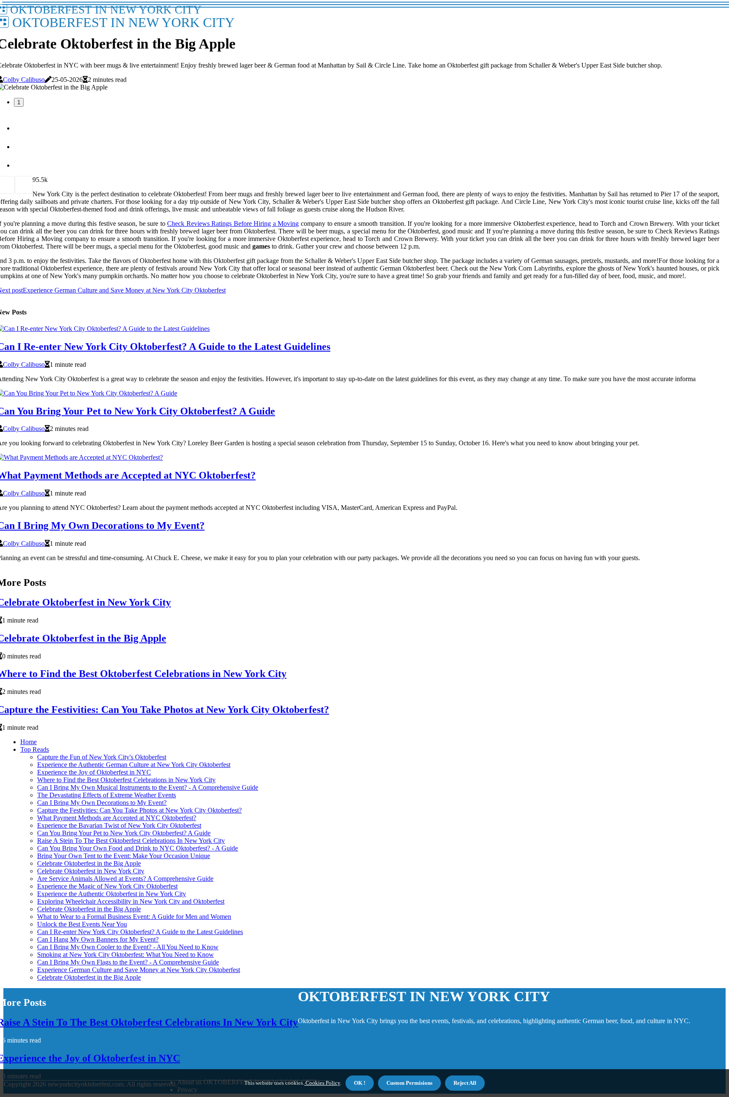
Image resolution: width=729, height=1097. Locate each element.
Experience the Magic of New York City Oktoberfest (107, 886)
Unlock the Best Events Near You (82, 924)
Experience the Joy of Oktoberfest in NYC (94, 772)
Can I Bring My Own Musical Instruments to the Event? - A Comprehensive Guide (147, 787)
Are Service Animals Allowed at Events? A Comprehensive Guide (125, 878)
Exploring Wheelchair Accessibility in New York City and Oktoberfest (130, 901)
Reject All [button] (465, 1083)
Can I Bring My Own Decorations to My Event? (102, 802)
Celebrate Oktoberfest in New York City (90, 871)
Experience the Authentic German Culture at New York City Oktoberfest (133, 764)
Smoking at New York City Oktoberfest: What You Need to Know (125, 954)
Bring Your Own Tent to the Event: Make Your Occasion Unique (123, 855)
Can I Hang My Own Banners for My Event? (98, 939)
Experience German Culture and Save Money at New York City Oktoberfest (138, 969)
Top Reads (34, 749)
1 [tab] (18, 102)
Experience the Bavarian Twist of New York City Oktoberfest (119, 825)
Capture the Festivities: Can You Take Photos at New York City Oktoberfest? (139, 810)
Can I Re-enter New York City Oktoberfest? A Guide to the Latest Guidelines (140, 931)
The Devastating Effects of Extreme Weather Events (106, 795)
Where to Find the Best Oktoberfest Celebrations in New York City (126, 779)
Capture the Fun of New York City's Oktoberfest (101, 757)
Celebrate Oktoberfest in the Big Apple (89, 863)
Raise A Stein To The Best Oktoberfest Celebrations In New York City (131, 840)
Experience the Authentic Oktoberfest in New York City (111, 893)
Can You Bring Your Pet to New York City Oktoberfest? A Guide (124, 833)
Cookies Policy (322, 1083)
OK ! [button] (359, 1083)
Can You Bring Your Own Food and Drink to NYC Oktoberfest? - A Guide (137, 848)
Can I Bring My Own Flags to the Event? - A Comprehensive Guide (128, 962)
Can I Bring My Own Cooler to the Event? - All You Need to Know (128, 947)
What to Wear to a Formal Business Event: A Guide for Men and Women (134, 916)
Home (28, 741)
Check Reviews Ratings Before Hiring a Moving (233, 223)
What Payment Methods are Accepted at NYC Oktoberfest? (116, 817)
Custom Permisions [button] (409, 1083)
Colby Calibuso (24, 79)
